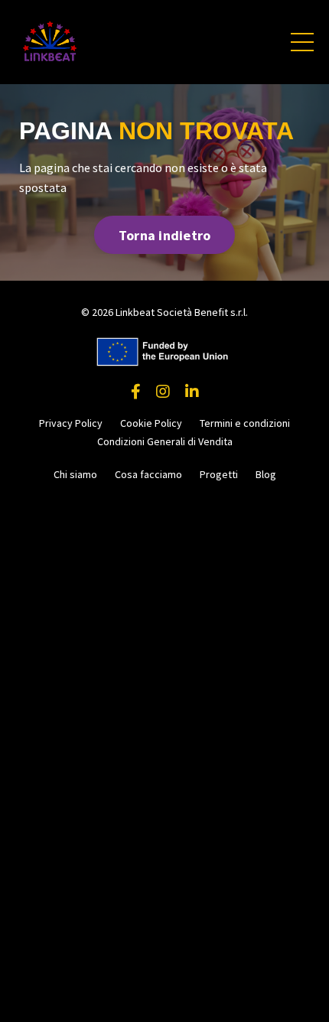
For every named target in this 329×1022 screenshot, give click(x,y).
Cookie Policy (151, 423)
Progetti (219, 474)
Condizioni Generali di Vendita (165, 441)
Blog (266, 474)
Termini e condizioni (245, 423)
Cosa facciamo (148, 474)
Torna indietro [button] (165, 235)
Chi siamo (75, 474)
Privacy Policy (71, 423)
